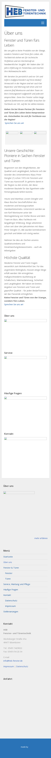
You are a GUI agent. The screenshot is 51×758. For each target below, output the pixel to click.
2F (29, 747)
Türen (8, 578)
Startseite (8, 556)
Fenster (8, 573)
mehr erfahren (41, 538)
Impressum (10, 606)
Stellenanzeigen (10, 611)
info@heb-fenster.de (13, 660)
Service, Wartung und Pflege (16, 584)
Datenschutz (11, 600)
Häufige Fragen (10, 589)
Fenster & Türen (11, 567)
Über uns (7, 562)
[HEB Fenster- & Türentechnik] (25, 11)
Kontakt (7, 595)
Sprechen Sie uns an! (14, 123)
